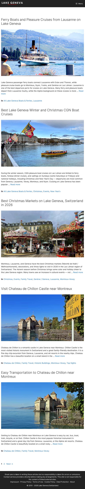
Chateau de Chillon (12, 363)
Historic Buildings (42, 363)
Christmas (37, 191)
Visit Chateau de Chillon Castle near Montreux (36, 289)
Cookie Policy (49, 482)
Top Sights (71, 363)
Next (9, 464)
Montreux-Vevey (67, 279)
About (72, 482)
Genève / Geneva (41, 279)
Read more (15, 184)
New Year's (55, 191)
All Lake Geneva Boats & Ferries (18, 101)
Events (46, 191)
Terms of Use (38, 482)
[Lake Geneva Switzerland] (12, 3)
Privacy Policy (25, 482)
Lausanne (37, 101)
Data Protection (63, 482)
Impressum (14, 482)
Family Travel (27, 279)
